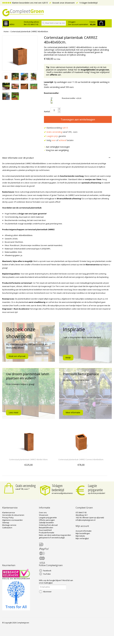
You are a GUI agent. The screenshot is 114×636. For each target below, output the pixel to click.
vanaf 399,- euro (61, 132)
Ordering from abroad (48, 525)
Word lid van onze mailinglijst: (56, 581)
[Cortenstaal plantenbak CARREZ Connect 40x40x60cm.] (81, 454)
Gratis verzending (25, 485)
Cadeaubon (7, 527)
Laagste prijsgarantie (95, 487)
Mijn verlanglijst (82, 538)
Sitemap (5, 522)
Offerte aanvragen (47, 520)
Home (6, 31)
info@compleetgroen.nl (85, 520)
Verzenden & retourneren (13, 515)
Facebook (47, 570)
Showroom (43, 515)
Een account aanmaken (78, 24)
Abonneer (47, 591)
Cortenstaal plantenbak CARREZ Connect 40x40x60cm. (81, 459)
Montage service (9, 525)
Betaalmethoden (46, 527)
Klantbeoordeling (57, 127)
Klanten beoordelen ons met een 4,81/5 (30, 2)
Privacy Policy (8, 517)
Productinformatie (46, 532)
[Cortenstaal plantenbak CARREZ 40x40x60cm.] (6, 79)
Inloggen (71, 22)
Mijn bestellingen (83, 533)
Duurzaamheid (45, 530)
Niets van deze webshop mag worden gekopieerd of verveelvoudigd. (55, 536)
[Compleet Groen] (57, 12)
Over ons (43, 512)
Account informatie (83, 531)
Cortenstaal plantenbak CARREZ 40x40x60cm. (29, 31)
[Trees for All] (16, 609)
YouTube (47, 574)
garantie (56, 136)
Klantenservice (8, 512)
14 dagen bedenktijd (88, 2)
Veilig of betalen (60, 140)
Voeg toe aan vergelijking (57, 150)
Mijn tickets (80, 536)
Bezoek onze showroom (63, 2)
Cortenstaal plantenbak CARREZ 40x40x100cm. (28, 459)
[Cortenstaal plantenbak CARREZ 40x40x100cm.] (28, 454)
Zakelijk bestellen (46, 522)
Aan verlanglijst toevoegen (58, 146)
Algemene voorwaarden (12, 520)
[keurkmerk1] (16, 578)
